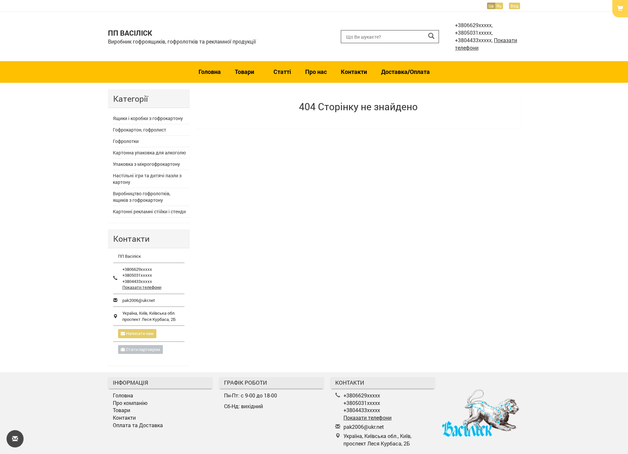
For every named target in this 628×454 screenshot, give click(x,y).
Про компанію (130, 402)
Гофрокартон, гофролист (139, 130)
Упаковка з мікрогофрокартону (146, 164)
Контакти (354, 72)
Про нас (316, 72)
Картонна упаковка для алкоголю (149, 152)
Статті (282, 72)
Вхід (514, 6)
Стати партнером (142, 349)
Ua (491, 6)
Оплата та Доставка (138, 425)
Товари (245, 72)
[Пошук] (431, 36)
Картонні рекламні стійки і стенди (149, 211)
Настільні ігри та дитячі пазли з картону (147, 178)
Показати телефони (141, 287)
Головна (210, 72)
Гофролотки (126, 141)
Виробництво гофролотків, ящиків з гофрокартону (141, 196)
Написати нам (139, 333)
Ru (499, 6)
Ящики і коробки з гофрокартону (148, 118)
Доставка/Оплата (405, 72)
